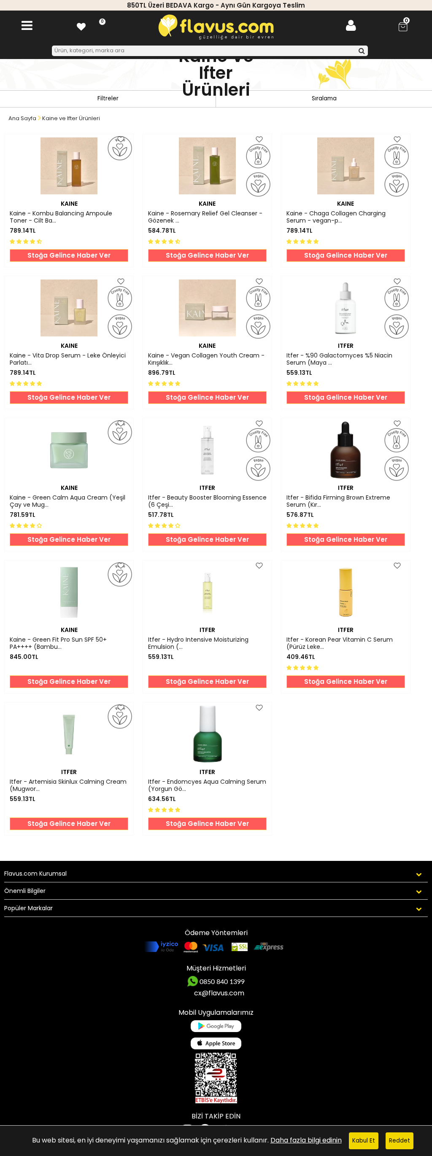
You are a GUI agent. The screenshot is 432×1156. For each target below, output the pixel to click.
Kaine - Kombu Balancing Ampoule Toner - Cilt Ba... (61, 217)
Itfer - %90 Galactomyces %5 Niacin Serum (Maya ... (339, 359)
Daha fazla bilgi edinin (306, 1140)
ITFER (346, 346)
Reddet (399, 1141)
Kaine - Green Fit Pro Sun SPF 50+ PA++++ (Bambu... (58, 643)
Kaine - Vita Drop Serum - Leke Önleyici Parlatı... (68, 359)
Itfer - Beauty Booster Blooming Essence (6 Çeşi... (207, 501)
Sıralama (324, 98)
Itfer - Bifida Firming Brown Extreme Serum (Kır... (338, 501)
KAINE (69, 204)
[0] (81, 25)
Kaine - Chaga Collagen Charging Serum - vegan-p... (336, 217)
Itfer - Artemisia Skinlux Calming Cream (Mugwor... (68, 785)
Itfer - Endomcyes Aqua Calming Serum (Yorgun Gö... (207, 785)
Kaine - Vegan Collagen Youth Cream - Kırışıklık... (206, 359)
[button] (26, 241)
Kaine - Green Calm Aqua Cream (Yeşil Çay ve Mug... (67, 501)
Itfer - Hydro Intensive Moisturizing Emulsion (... (198, 643)
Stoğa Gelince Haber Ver (69, 255)
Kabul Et (363, 1141)
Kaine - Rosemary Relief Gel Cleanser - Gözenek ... (205, 217)
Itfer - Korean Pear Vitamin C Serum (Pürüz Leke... (339, 643)
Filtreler (108, 98)
